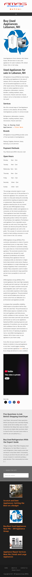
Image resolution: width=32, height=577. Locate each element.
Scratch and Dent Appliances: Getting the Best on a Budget (13, 503)
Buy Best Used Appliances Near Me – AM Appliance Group (14, 528)
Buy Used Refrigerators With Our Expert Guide (15, 440)
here (21, 348)
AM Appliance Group (16, 4)
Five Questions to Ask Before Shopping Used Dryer (15, 415)
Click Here (19, 127)
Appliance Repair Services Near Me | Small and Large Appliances (14, 554)
